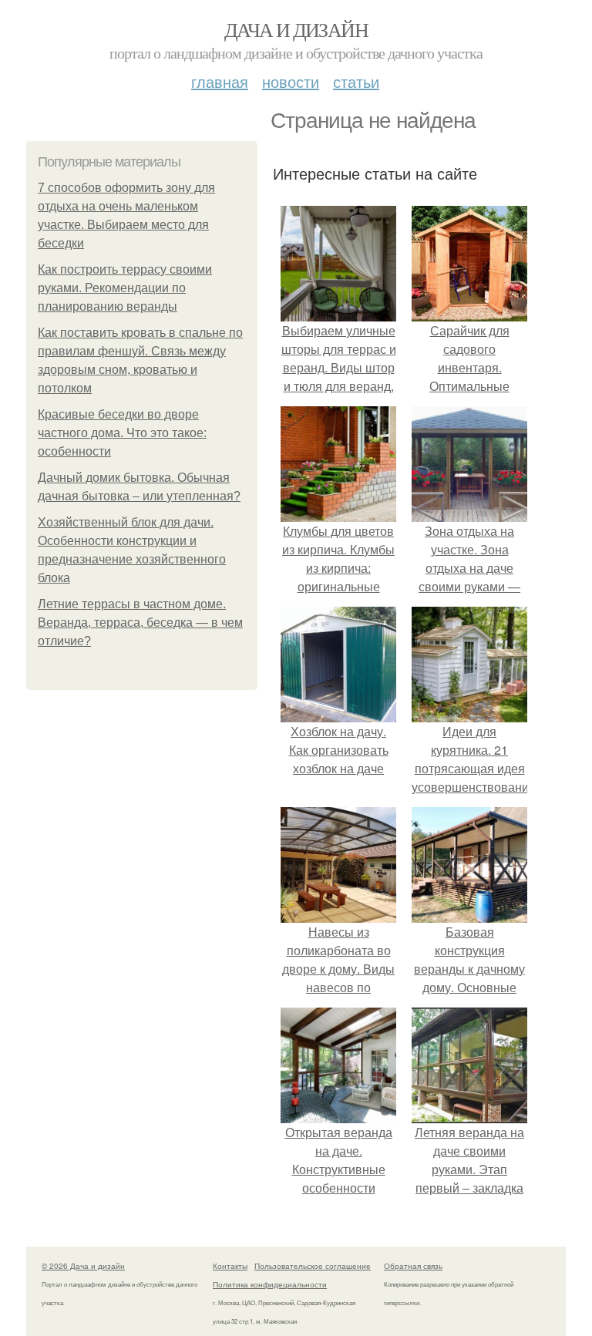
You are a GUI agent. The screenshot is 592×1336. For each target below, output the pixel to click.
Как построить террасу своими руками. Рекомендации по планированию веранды (125, 288)
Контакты (230, 1265)
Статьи (356, 81)
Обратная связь (413, 1265)
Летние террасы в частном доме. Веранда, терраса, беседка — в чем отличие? (140, 622)
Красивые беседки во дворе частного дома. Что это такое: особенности (122, 433)
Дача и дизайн (296, 29)
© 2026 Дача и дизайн (83, 1265)
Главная (219, 81)
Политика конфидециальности (270, 1284)
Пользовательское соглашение (312, 1265)
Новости (290, 81)
